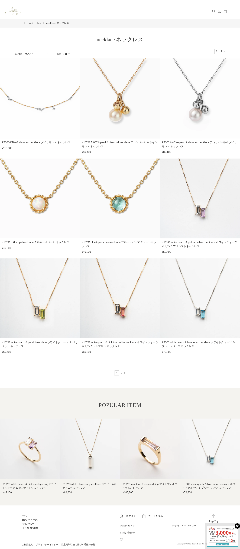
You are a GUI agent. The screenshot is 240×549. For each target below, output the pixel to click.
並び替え (19, 53)
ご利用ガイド (127, 526)
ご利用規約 (27, 544)
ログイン (131, 516)
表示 (59, 53)
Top (39, 23)
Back (30, 23)
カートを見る (155, 516)
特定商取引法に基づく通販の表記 (78, 544)
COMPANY (28, 524)
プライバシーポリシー (47, 544)
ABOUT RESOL (30, 520)
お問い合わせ (127, 532)
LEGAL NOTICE (30, 528)
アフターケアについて (184, 526)
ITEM (25, 516)
